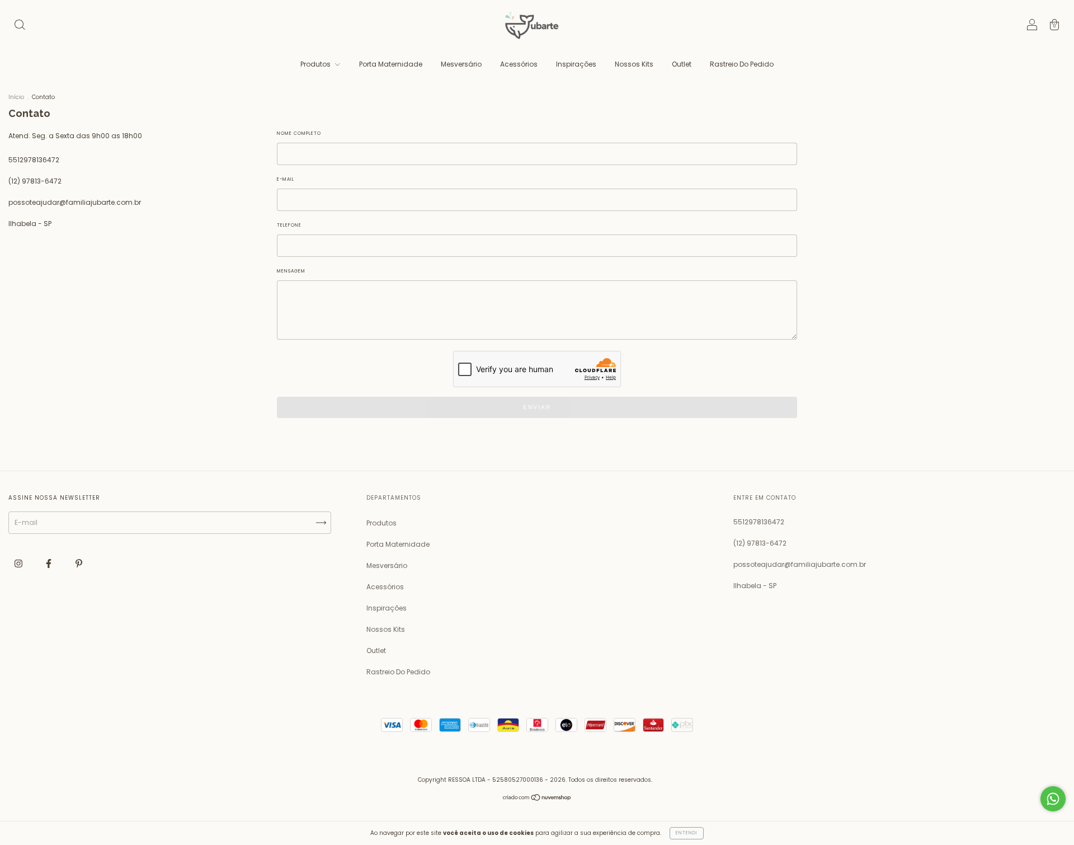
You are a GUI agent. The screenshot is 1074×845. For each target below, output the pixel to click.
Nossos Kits (634, 64)
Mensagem (291, 271)
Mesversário (461, 64)
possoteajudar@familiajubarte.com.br (74, 202)
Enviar (537, 407)
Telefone (289, 225)
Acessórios (519, 64)
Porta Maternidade (390, 64)
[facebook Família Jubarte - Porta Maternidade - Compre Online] (49, 563)
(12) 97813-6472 (35, 181)
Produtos (316, 64)
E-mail (285, 179)
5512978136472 (33, 160)
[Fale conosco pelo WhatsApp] (1053, 798)
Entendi (687, 833)
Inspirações (576, 64)
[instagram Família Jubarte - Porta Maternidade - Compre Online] (19, 563)
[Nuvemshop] (537, 799)
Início (16, 97)
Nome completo (299, 133)
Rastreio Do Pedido (742, 64)
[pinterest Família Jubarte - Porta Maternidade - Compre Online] (79, 563)
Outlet (681, 64)
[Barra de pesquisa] (19, 26)
